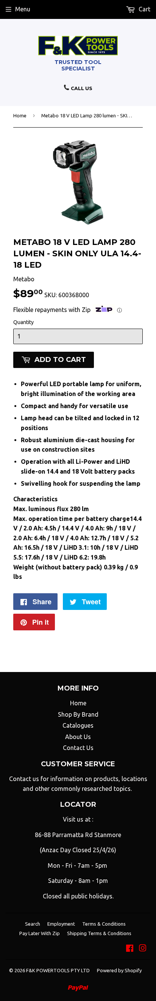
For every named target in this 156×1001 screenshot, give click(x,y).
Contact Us (78, 747)
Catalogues (78, 725)
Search (32, 923)
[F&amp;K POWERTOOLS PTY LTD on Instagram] (143, 948)
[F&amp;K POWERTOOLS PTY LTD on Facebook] (130, 948)
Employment (61, 923)
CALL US (81, 88)
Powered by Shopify (119, 970)
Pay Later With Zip (39, 933)
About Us (78, 736)
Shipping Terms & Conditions (99, 933)
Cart (143, 9)
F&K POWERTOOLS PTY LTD (58, 970)
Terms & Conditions (104, 923)
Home (20, 115)
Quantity (23, 322)
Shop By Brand (78, 714)
